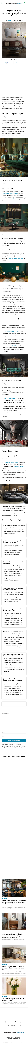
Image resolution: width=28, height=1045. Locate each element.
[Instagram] (15, 1022)
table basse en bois (18, 466)
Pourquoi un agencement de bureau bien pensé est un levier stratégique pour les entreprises (14, 902)
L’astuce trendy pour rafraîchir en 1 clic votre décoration (13, 999)
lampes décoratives (10, 398)
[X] (18, 1025)
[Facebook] (5, 1022)
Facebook (10, 1022)
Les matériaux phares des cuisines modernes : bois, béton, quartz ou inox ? (13, 968)
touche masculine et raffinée (9, 199)
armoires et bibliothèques (11, 346)
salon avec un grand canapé (12, 462)
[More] (22, 62)
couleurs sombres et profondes (10, 193)
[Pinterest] (8, 1025)
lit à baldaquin (18, 471)
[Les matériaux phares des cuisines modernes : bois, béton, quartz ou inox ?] (14, 954)
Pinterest (13, 1025)
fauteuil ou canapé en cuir (11, 331)
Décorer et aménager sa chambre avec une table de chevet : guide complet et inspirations (12, 935)
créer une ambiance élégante (16, 258)
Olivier (10, 20)
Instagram (20, 1022)
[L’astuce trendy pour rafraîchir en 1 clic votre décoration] (14, 986)
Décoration (5, 898)
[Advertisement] (14, 83)
